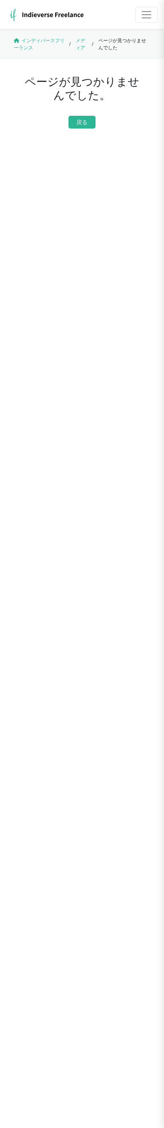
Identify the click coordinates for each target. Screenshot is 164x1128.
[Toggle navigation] (146, 15)
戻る (82, 122)
